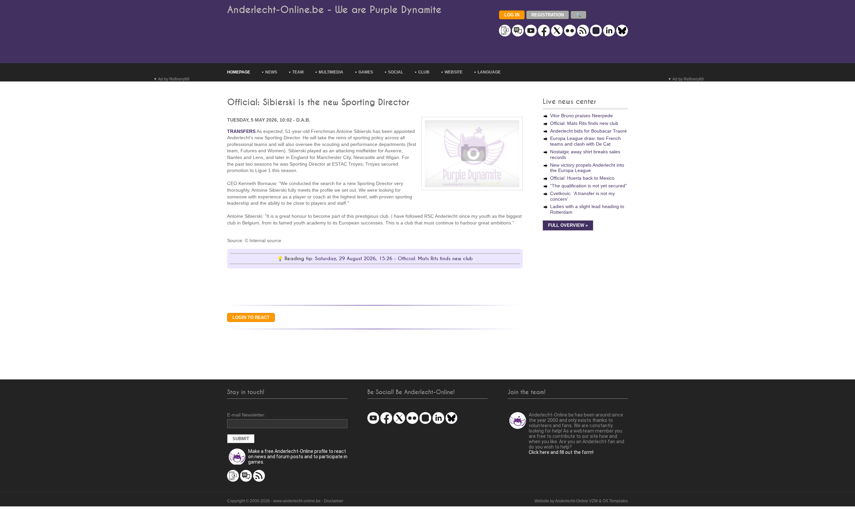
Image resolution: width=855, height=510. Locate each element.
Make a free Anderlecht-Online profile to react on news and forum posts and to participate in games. (297, 457)
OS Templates (615, 501)
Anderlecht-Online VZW (576, 501)
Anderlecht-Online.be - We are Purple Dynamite (334, 10)
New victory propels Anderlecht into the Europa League (587, 167)
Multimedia (331, 72)
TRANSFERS (241, 131)
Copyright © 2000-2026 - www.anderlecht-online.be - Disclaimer (285, 501)
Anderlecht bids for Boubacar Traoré (588, 131)
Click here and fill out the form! (561, 452)
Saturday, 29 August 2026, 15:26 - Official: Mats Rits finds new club (394, 258)
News (271, 72)
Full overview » (568, 225)
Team (298, 72)
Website (454, 72)
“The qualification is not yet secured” (588, 185)
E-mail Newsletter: (246, 414)
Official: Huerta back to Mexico (582, 178)
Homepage (238, 72)
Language (489, 72)
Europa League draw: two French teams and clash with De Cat (585, 141)
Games (365, 72)
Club (424, 72)
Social (395, 72)
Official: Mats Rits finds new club (584, 123)
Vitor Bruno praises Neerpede (581, 115)
